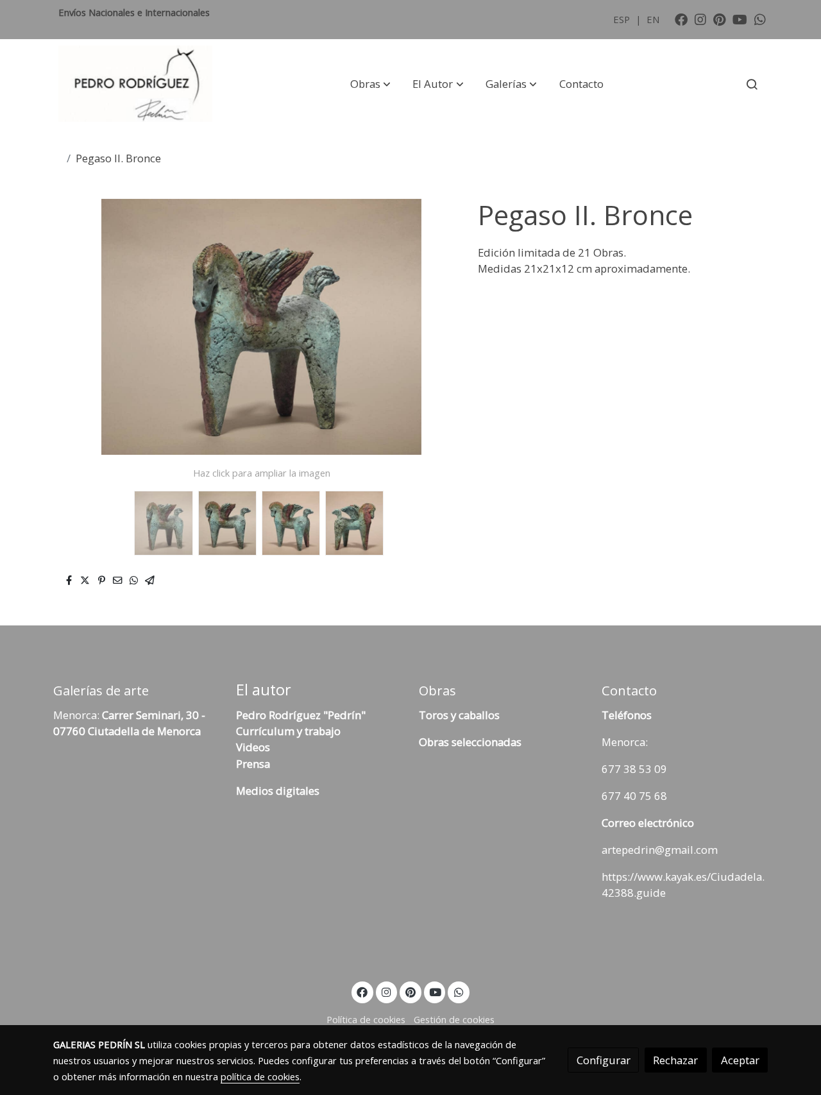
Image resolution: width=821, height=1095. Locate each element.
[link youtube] (739, 18)
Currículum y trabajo (288, 731)
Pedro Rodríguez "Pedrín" (301, 715)
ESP (622, 19)
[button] (370, 84)
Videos (253, 747)
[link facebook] (681, 18)
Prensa (253, 763)
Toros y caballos (459, 715)
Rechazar (675, 1060)
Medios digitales (277, 790)
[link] (135, 84)
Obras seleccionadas (470, 741)
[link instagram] (700, 18)
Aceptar (740, 1060)
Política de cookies (365, 1019)
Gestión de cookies (454, 1019)
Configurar (604, 1060)
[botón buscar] (751, 84)
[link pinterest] (719, 18)
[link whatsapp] (760, 18)
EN (653, 19)
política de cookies (260, 1076)
